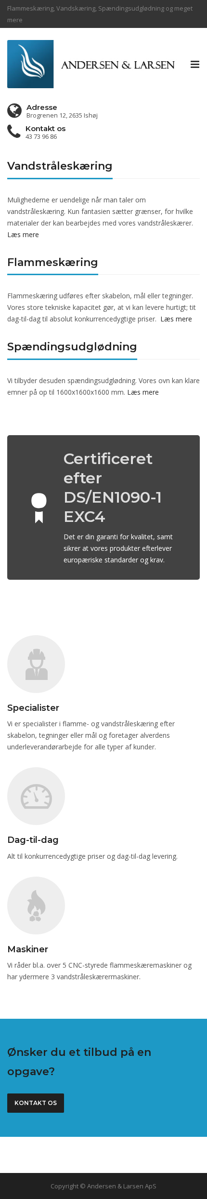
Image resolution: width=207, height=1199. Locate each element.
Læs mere (23, 234)
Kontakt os (35, 1102)
